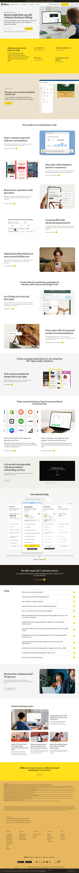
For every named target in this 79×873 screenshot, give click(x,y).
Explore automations (8, 203)
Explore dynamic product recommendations (53, 342)
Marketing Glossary (22, 837)
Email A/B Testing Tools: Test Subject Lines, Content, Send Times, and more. (19, 747)
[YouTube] (47, 862)
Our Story (49, 834)
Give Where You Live (50, 837)
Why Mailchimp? (9, 834)
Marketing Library (22, 834)
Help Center (63, 837)
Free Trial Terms (9, 555)
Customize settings (71, 870)
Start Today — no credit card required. (46, 1)
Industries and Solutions (14, 4)
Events (34, 837)
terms (34, 788)
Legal (41, 868)
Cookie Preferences (46, 868)
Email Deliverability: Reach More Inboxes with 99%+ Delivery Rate (58, 746)
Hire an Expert (63, 835)
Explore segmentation (50, 232)
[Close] (77, 870)
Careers (48, 839)
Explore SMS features (8, 265)
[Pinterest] (49, 862)
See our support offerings (38, 579)
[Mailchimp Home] (5, 4)
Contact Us (62, 834)
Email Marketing (9, 837)
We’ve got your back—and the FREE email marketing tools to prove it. (19, 822)
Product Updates (9, 835)
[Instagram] (41, 862)
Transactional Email (9, 839)
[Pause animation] (42, 207)
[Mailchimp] (52, 857)
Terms (39, 868)
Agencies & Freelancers (37, 834)
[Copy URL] (57, 472)
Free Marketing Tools (22, 835)
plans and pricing (36, 795)
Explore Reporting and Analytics (47, 450)
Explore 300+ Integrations (8, 450)
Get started (39, 774)
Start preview (8, 103)
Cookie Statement (43, 871)
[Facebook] (36, 862)
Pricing (37, 4)
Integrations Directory (23, 839)
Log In (72, 4)
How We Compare (9, 841)
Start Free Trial (64, 4)
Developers (35, 835)
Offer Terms (15, 555)
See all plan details (38, 559)
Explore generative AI (8, 308)
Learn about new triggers (9, 148)
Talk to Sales (63, 839)
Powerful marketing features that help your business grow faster (18, 818)
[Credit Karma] (39, 857)
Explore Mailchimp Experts (10, 688)
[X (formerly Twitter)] (39, 862)
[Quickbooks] (45, 857)
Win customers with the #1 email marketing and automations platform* (19, 820)
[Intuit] (26, 857)
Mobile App (8, 848)
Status (7, 846)
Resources (31, 4)
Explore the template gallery (51, 175)
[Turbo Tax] (32, 857)
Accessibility (49, 841)
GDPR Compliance (9, 843)
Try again (57, 474)
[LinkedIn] (44, 862)
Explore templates (7, 384)
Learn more (7, 480)
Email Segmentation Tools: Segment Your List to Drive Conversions (58, 717)
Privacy (37, 868)
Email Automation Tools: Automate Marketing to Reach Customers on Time (39, 746)
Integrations (24, 4)
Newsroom (49, 835)
